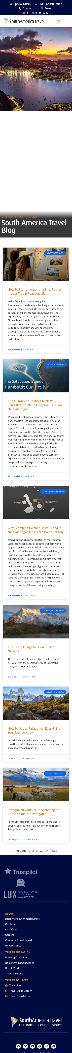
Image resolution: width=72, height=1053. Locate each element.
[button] (59, 21)
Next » (55, 851)
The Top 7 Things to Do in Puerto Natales (31, 649)
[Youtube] (53, 1046)
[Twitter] (25, 1046)
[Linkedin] (32, 1046)
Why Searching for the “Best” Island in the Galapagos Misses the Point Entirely (35, 530)
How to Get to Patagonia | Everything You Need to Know (34, 730)
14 (46, 851)
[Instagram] (46, 1046)
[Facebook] (18, 1046)
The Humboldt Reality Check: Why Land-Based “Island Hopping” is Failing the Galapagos (35, 405)
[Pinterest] (39, 1046)
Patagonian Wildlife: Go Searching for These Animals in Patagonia (34, 812)
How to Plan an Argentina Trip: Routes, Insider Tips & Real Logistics (35, 291)
